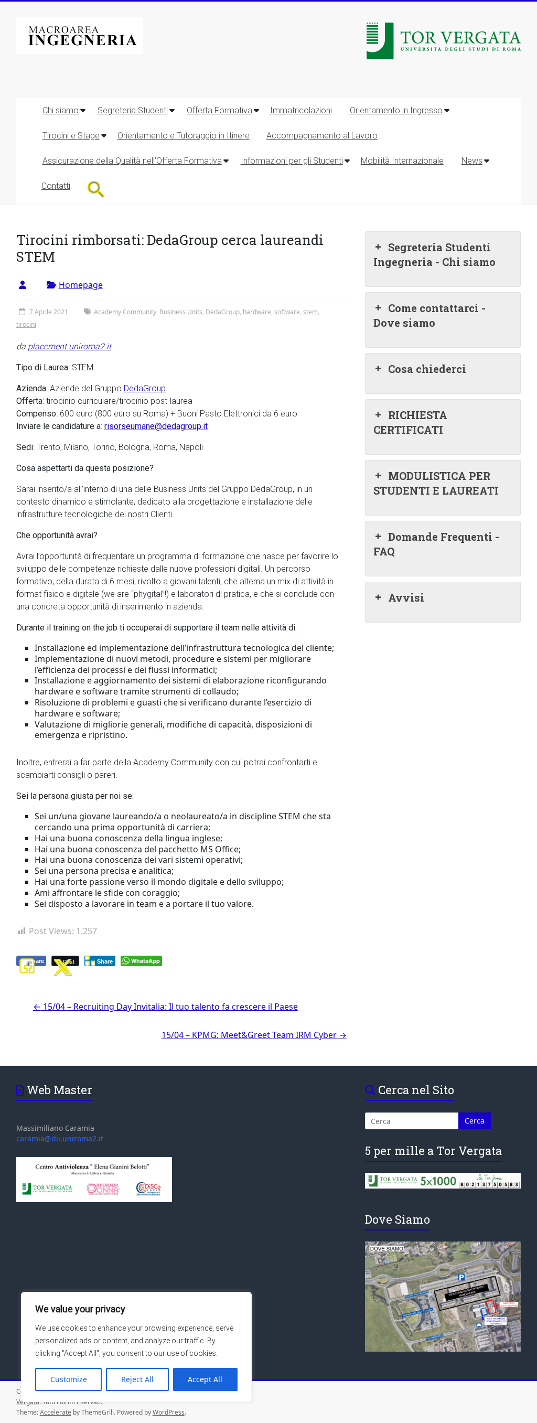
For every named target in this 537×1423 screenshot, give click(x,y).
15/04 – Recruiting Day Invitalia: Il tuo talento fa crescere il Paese (165, 1006)
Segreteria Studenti (133, 110)
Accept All (205, 1379)
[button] (96, 189)
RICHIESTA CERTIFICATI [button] (410, 422)
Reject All (137, 1379)
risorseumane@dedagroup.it (156, 426)
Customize (68, 1379)
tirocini (26, 324)
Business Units (180, 311)
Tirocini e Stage (71, 136)
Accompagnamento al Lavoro (322, 136)
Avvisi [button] (406, 597)
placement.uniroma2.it (69, 346)
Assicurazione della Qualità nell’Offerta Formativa (132, 161)
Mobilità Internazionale (402, 161)
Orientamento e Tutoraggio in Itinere (183, 136)
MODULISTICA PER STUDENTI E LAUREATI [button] (436, 483)
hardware (257, 311)
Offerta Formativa (219, 110)
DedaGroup (223, 311)
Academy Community (125, 311)
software (287, 311)
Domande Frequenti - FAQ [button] (436, 544)
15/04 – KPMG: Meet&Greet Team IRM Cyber (254, 1035)
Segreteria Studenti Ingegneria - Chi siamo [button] (434, 254)
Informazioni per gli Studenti (292, 161)
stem (310, 311)
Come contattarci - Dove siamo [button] (429, 315)
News (471, 161)
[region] (136, 1347)
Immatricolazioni (301, 110)
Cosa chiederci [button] (427, 369)
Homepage (81, 285)
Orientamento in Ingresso (396, 110)
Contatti (55, 186)
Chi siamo (60, 110)
